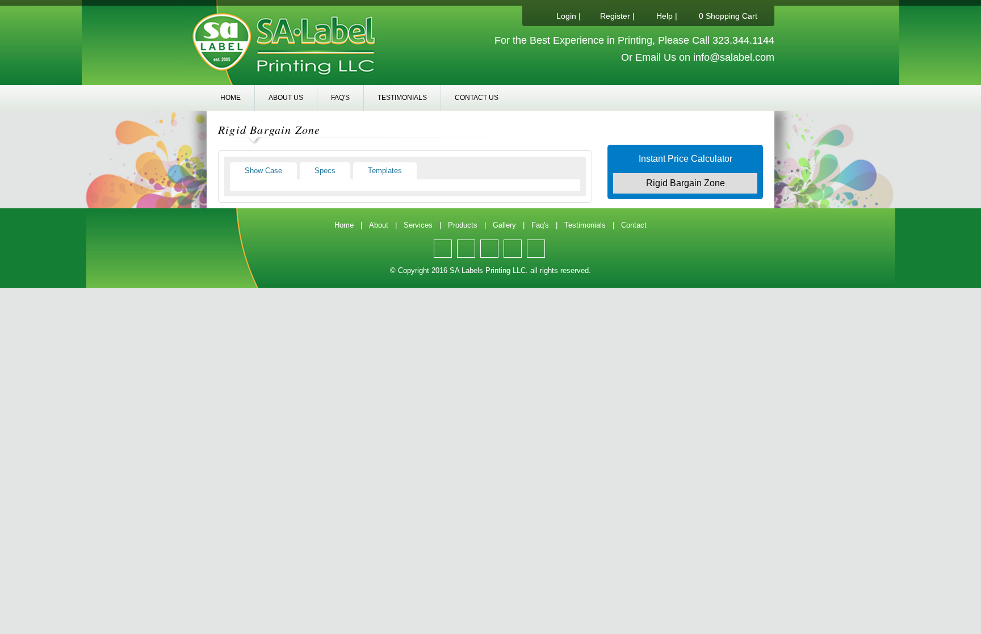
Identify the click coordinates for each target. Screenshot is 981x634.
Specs (325, 170)
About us (286, 98)
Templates (385, 170)
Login (566, 15)
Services (418, 225)
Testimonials (402, 98)
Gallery (504, 225)
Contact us (476, 98)
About (378, 225)
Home (230, 98)
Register (615, 15)
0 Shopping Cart (728, 15)
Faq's (340, 98)
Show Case (263, 170)
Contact (634, 225)
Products (462, 225)
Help (664, 15)
